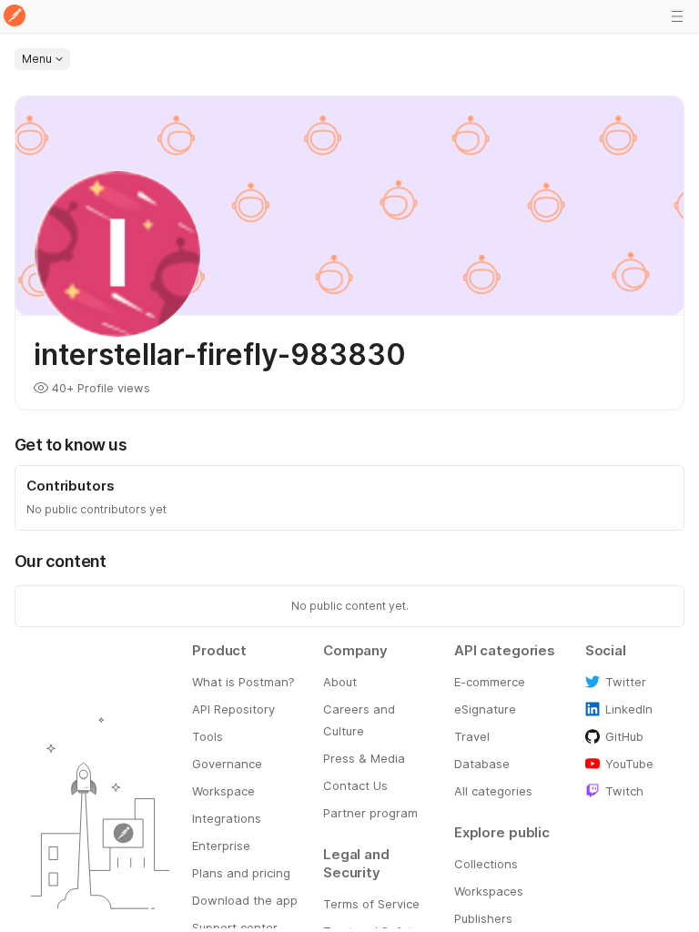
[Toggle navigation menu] (677, 16)
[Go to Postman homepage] (14, 17)
